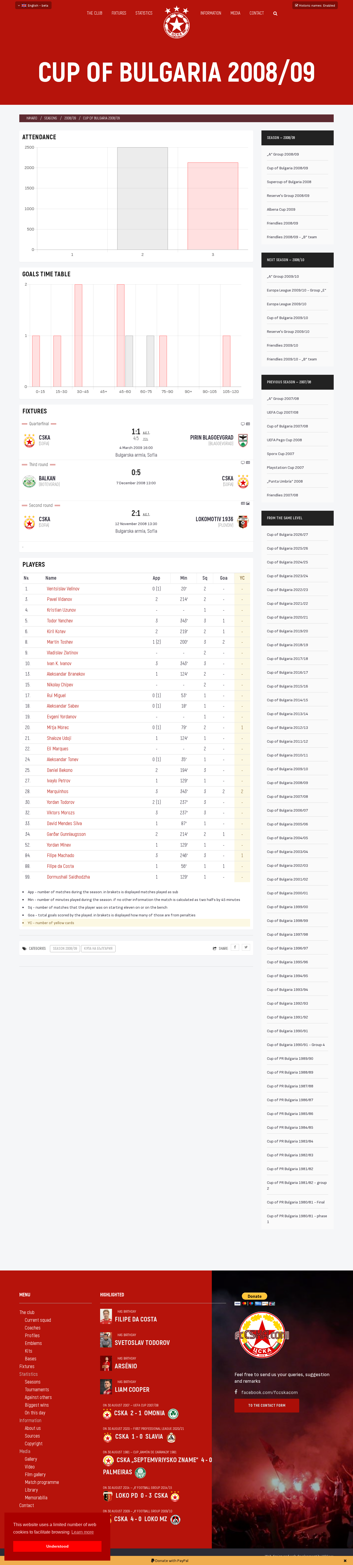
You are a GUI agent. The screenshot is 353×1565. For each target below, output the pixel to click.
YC (242, 578)
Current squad (38, 1320)
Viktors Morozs (61, 813)
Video (30, 1467)
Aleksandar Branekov (66, 674)
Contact (257, 13)
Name (51, 578)
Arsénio (126, 1366)
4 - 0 (206, 1460)
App (156, 578)
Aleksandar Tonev (62, 759)
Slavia (154, 1437)
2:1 (136, 513)
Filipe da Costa (60, 866)
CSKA (121, 1413)
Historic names (316, 5)
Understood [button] (57, 1546)
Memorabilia (36, 1498)
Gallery (31, 1459)
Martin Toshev (60, 642)
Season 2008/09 (65, 948)
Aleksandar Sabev (63, 706)
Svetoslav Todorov (142, 1343)
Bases (30, 1359)
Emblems (33, 1343)
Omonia (154, 1413)
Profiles (32, 1336)
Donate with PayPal (171, 1560)
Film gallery (35, 1475)
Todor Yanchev (60, 621)
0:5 (136, 472)
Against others (38, 1397)
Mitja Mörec (58, 727)
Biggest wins (37, 1405)
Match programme (42, 1482)
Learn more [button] (82, 1532)
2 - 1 (135, 1413)
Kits (28, 1351)
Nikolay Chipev (60, 685)
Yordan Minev (59, 845)
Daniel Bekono (60, 770)
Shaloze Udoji (59, 738)
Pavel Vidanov (59, 599)
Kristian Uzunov (61, 610)
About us (33, 1428)
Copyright (33, 1444)
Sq (204, 578)
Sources (32, 1436)
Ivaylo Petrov (58, 781)
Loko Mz (155, 1519)
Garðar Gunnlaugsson (66, 834)
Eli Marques (57, 749)
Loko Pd (127, 1496)
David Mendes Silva (64, 823)
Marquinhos (57, 791)
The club (94, 13)
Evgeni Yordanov (61, 717)
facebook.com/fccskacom (269, 1392)
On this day (35, 1413)
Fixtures (119, 13)
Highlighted (112, 1295)
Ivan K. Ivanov (59, 663)
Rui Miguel (56, 695)
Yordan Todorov (60, 802)
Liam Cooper (132, 1390)
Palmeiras (117, 1472)
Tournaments (37, 1390)
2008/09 (70, 118)
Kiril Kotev (56, 631)
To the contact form (266, 1405)
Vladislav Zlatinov (62, 653)
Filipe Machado (60, 855)
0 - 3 (146, 1496)
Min (183, 578)
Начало (31, 118)
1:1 (141, 434)
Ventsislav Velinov (63, 589)
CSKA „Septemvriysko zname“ (157, 1460)
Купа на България (98, 948)
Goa (224, 578)
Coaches (33, 1328)
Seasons (50, 118)
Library (31, 1490)
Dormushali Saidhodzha (68, 877)
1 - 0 (137, 1437)
